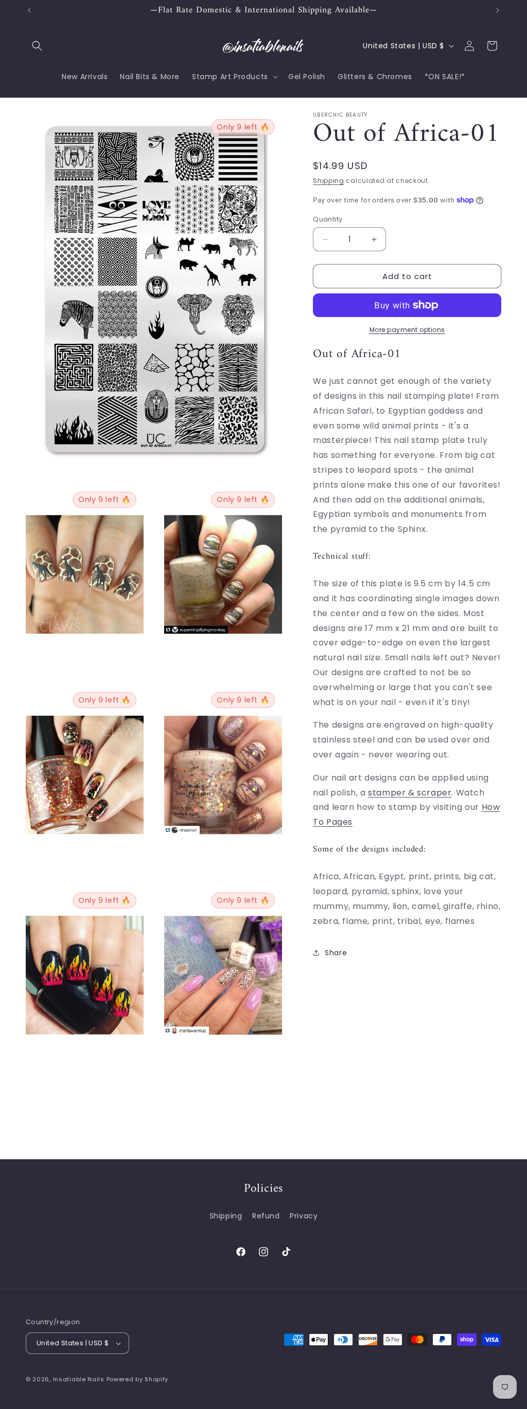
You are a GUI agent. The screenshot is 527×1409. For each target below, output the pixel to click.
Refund (266, 1216)
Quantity (327, 219)
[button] (37, 45)
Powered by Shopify (138, 1379)
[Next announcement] (497, 10)
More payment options (407, 329)
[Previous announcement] (29, 10)
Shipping (328, 180)
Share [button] (336, 953)
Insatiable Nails (78, 1379)
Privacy (304, 1216)
